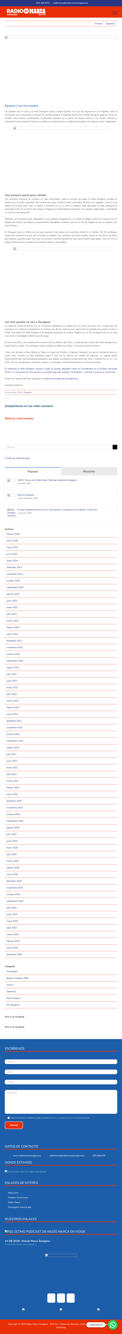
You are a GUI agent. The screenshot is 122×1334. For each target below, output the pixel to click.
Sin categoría (13, 1004)
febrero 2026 (13, 534)
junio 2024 (12, 554)
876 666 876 (42, 2)
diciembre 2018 (14, 954)
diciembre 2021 (14, 720)
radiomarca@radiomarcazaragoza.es (70, 2)
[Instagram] (71, 1298)
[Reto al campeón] (11, 495)
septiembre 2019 (15, 901)
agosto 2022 (13, 667)
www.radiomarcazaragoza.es (27, 1155)
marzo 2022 (12, 700)
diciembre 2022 (14, 640)
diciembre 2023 (14, 567)
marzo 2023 (12, 620)
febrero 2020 (13, 867)
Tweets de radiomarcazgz (17, 458)
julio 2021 (12, 754)
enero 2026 (12, 540)
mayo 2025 (12, 547)
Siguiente (110, 23)
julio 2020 (12, 834)
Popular (33, 471)
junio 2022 (12, 680)
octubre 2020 (13, 814)
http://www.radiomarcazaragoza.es (61, 378)
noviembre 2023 (15, 574)
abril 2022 (12, 694)
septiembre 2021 (15, 740)
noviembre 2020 (15, 807)
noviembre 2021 (15, 727)
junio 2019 (12, 914)
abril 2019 (12, 927)
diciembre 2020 (14, 800)
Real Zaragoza (13, 998)
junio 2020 (12, 841)
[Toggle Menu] (115, 13)
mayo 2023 (12, 607)
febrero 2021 (13, 787)
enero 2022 (12, 714)
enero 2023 (12, 634)
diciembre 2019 (14, 881)
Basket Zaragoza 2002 (18, 978)
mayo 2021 (12, 767)
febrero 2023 (13, 627)
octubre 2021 (13, 734)
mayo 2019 (12, 921)
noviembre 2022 (15, 647)
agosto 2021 (13, 747)
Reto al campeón (26, 494)
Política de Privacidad (72, 1118)
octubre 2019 (13, 894)
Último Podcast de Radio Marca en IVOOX (49, 1231)
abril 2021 (12, 774)
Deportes (28, 392)
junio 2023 (12, 600)
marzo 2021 (12, 780)
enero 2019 (12, 947)
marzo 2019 (12, 934)
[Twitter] (61, 1298)
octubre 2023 (13, 580)
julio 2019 (12, 907)
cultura (10, 984)
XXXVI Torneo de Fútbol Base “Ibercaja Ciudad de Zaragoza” (47, 480)
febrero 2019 (13, 941)
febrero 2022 (13, 707)
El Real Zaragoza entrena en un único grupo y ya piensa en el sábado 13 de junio (57, 509)
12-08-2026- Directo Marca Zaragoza (27, 1241)
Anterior (99, 23)
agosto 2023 (13, 594)
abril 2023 (12, 614)
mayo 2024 (12, 560)
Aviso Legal (57, 1118)
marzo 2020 (12, 861)
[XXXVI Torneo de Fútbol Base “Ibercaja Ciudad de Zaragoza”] (11, 480)
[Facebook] (51, 1298)
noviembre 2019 (15, 887)
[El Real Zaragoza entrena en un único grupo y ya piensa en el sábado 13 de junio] (11, 509)
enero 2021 (12, 794)
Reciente (89, 471)
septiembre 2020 (15, 820)
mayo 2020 (12, 847)
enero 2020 (12, 874)
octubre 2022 (13, 654)
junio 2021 (12, 760)
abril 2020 (12, 854)
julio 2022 (12, 674)
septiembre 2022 (15, 660)
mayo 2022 (12, 687)
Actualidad (12, 971)
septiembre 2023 (15, 587)
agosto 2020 (13, 827)
